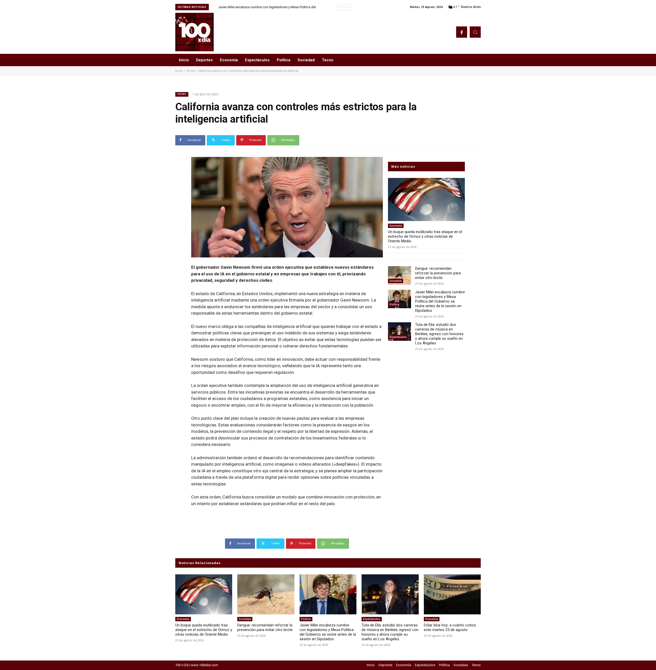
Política (394, 304)
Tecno (190, 71)
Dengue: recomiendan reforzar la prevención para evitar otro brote (438, 273)
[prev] (340, 7)
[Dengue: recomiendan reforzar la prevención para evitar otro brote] (399, 275)
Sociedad (395, 281)
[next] (348, 7)
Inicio (179, 71)
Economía (395, 225)
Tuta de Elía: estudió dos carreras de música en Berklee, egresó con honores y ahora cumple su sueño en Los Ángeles (439, 333)
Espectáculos (398, 337)
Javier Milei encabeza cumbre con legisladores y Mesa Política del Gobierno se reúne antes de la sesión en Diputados (440, 301)
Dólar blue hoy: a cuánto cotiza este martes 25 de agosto (450, 627)
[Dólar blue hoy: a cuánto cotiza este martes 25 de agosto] (452, 594)
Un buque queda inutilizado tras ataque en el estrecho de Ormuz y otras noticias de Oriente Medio (425, 236)
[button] (475, 31)
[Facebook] (461, 31)
